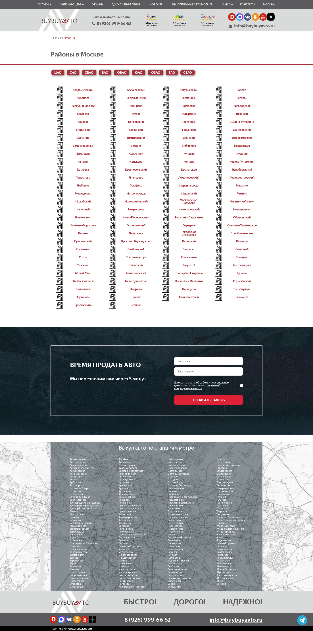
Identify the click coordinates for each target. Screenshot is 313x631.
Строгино (222, 467)
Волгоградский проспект (84, 543)
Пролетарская (176, 499)
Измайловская (126, 465)
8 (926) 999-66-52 (114, 23)
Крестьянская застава (130, 470)
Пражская (173, 494)
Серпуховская (176, 575)
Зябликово (124, 462)
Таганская (222, 508)
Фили (219, 537)
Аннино (74, 479)
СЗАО (187, 73)
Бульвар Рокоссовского (83, 508)
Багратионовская (79, 528)
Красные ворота (127, 467)
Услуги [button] (43, 4)
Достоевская (77, 580)
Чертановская (224, 552)
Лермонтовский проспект (133, 534)
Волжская (75, 546)
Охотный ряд (175, 482)
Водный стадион (79, 537)
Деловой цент (77, 586)
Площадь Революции (179, 485)
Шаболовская (224, 563)
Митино (123, 560)
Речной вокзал (176, 549)
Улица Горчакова (225, 531)
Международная (127, 554)
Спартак (221, 459)
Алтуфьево (76, 476)
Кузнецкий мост (127, 479)
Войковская (76, 540)
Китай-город (125, 528)
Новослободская (177, 467)
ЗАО (172, 73)
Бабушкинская (78, 525)
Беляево (74, 517)
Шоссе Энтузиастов (227, 569)
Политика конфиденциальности (71, 628)
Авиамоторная (78, 459)
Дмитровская (77, 572)
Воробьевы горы (79, 552)
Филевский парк (225, 534)
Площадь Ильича (177, 517)
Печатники (174, 540)
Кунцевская (125, 485)
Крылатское (125, 476)
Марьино (123, 549)
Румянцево (174, 557)
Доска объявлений (126, 4)
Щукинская (222, 572)
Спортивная (223, 462)
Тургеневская (224, 502)
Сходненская (175, 563)
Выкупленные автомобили (192, 4)
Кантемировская (127, 517)
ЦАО (57, 73)
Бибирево (75, 520)
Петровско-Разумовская (181, 537)
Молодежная (125, 563)
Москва (269, 4)
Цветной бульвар (226, 543)
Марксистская (126, 569)
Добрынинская (78, 575)
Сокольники (174, 586)
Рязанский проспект (179, 560)
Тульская (221, 499)
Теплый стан (223, 485)
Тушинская (222, 505)
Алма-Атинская (78, 473)
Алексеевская (77, 470)
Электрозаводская (226, 575)
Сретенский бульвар (228, 465)
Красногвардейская (129, 505)
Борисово (75, 491)
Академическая (78, 465)
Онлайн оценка (72, 4)
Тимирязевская (225, 488)
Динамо (74, 569)
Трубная (221, 496)
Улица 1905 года (225, 525)
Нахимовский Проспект (132, 586)
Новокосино (175, 462)
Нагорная (124, 583)
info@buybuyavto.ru (254, 25)
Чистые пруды (224, 557)
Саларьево (222, 479)
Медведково (125, 552)
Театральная (223, 514)
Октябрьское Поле (178, 473)
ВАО (105, 73)
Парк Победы (175, 525)
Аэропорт (75, 485)
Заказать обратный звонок (112, 17)
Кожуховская (126, 531)
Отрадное (173, 479)
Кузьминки (124, 482)
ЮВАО (121, 73)
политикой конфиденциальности (197, 387)
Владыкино (76, 566)
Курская (123, 488)
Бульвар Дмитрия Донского (85, 505)
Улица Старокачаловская (230, 520)
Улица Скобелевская (228, 517)
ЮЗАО (155, 73)
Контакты (247, 4)
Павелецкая (174, 520)
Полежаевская (176, 488)
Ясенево (221, 583)
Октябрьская (175, 470)
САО (73, 73)
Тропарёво (222, 494)
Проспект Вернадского (181, 502)
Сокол (171, 583)
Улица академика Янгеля (230, 528)
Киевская (123, 525)
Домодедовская (79, 578)
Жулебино (124, 459)
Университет (223, 523)
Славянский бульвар (179, 578)
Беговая (74, 511)
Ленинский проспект (130, 546)
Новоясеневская (127, 575)
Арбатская (76, 482)
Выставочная (77, 554)
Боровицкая (76, 494)
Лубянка (123, 540)
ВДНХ (73, 563)
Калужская (124, 514)
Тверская (221, 511)
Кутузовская (125, 491)
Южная (220, 580)
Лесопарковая (126, 537)
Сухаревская (223, 473)
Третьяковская (224, 491)
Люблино (123, 543)
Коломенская (126, 494)
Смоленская (174, 580)
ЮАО (138, 73)
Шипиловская (224, 566)
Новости (156, 4)
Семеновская (175, 572)
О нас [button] (226, 4)
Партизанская (175, 528)
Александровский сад (82, 467)
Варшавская (76, 560)
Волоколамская (78, 549)
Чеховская (222, 554)
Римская (172, 554)
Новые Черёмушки (129, 578)
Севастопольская (177, 569)
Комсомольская (127, 496)
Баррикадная (77, 531)
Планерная (174, 546)
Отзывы (97, 4)
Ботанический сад (80, 496)
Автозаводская (78, 462)
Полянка (172, 491)
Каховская (124, 520)
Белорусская (77, 514)
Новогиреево (175, 459)
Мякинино (124, 566)
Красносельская (127, 511)
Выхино (74, 557)
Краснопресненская (130, 508)
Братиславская (78, 499)
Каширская (124, 523)
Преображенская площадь (183, 496)
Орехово (173, 476)
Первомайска (175, 531)
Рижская (172, 552)
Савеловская (223, 476)
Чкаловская (223, 560)
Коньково (124, 499)
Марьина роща (126, 572)
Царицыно (222, 546)
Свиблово (173, 566)
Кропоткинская (127, 473)
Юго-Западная (224, 578)
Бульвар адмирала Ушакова (85, 502)
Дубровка (75, 583)
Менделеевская (127, 557)
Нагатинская (125, 580)
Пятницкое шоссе (178, 514)
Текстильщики (224, 482)
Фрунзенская (223, 540)
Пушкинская (175, 511)
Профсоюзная (176, 508)
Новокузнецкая (176, 465)
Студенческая (224, 470)
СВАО (89, 73)
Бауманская (76, 534)
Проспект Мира (176, 505)
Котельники (125, 502)
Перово (172, 534)
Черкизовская (224, 549)
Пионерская (174, 543)
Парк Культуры (176, 523)
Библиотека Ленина (81, 523)
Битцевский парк (79, 488)
